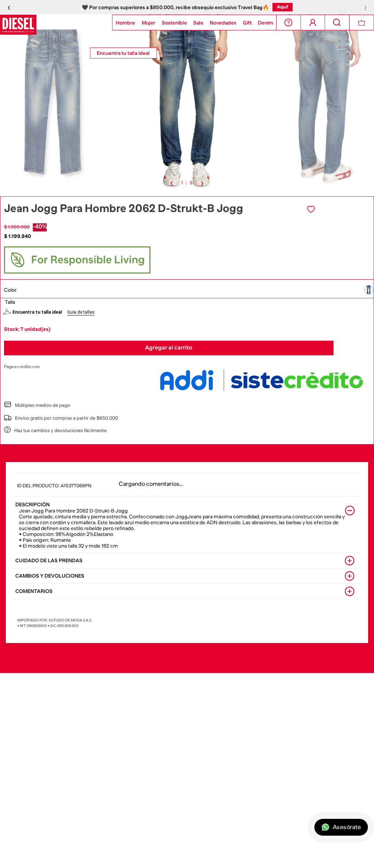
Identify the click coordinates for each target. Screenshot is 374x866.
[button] (368, 289)
